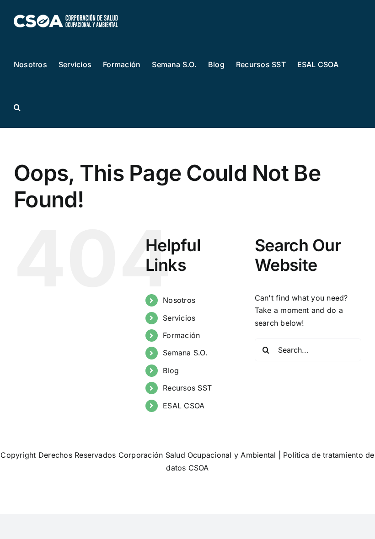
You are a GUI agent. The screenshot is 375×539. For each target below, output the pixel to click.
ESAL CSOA (183, 405)
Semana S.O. (185, 352)
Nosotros (179, 300)
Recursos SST (187, 387)
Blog (171, 370)
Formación (181, 335)
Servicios (179, 317)
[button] (17, 106)
